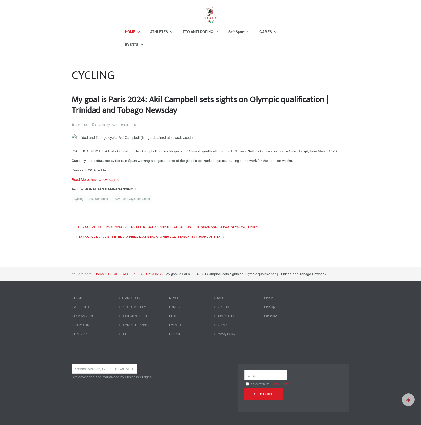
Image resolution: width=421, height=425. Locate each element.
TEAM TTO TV (131, 298)
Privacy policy (279, 384)
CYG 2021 (81, 334)
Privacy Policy (226, 334)
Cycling (79, 199)
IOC (124, 334)
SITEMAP (223, 325)
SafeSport (237, 31)
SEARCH (223, 307)
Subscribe (270, 316)
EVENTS (132, 44)
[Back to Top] (408, 399)
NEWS (173, 298)
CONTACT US (226, 316)
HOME (130, 31)
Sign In (268, 298)
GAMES (266, 31)
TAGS (220, 298)
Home (99, 273)
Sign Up (269, 307)
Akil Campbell (99, 199)
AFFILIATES (132, 273)
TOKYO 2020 (82, 325)
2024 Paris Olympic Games (132, 199)
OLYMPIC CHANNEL (136, 325)
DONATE (175, 334)
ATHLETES (159, 31)
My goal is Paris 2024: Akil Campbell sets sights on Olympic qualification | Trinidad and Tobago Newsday (200, 104)
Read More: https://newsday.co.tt (97, 179)
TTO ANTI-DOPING (198, 31)
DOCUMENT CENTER (137, 316)
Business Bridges (138, 376)
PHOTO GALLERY (134, 307)
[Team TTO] (210, 12)
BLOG (173, 316)
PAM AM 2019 (83, 316)
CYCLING (153, 273)
